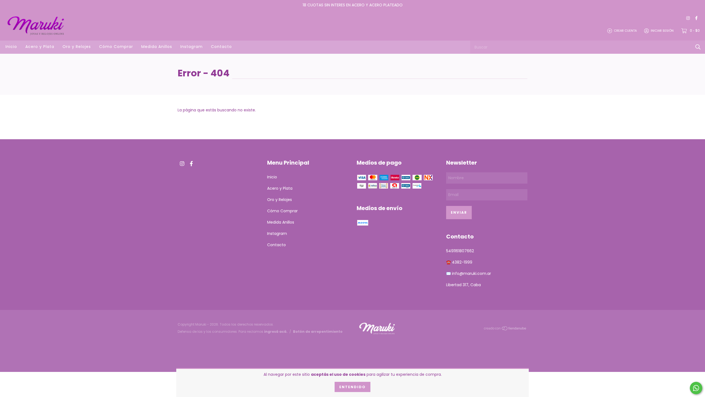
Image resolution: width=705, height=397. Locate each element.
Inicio (11, 46)
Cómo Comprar (116, 46)
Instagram (191, 46)
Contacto (221, 46)
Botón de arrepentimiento (318, 331)
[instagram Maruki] (688, 18)
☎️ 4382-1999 (459, 262)
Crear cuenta (625, 30)
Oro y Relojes (77, 46)
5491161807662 (460, 251)
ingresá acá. (276, 331)
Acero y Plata (39, 46)
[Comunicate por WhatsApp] (696, 388)
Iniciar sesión (662, 30)
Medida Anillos (156, 46)
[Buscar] (698, 47)
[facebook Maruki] (696, 18)
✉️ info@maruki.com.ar (468, 273)
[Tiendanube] (505, 329)
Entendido (352, 387)
